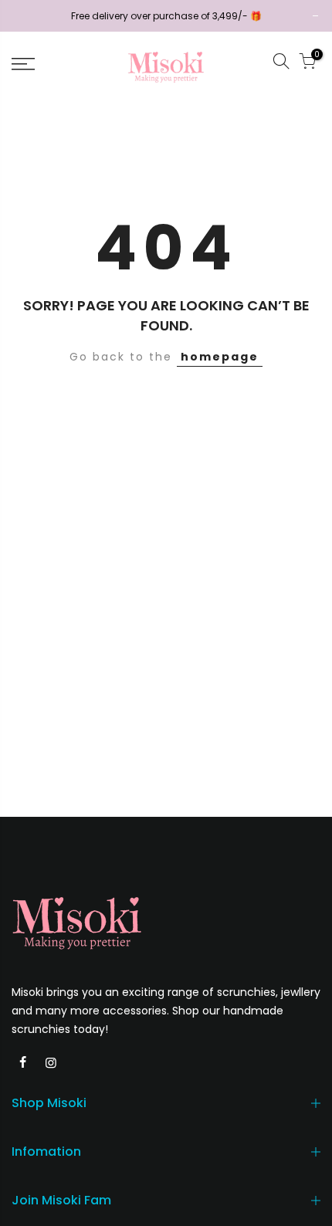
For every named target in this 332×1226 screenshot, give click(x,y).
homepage (220, 356)
